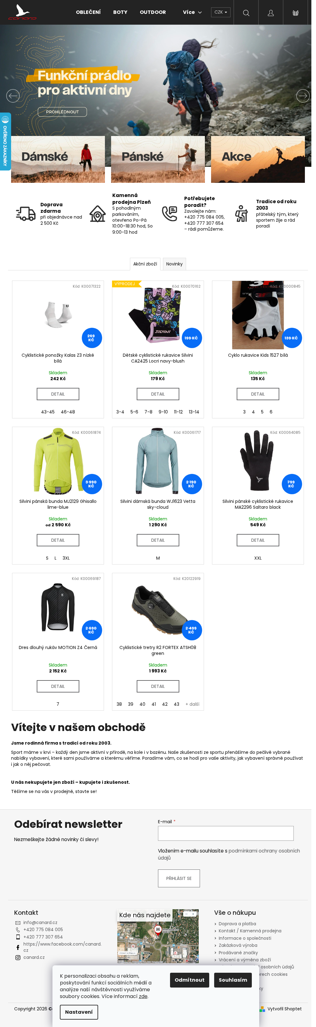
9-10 (163, 412)
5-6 (134, 412)
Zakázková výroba (238, 945)
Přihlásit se (179, 878)
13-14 (194, 412)
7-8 (148, 412)
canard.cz (34, 957)
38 (119, 704)
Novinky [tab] (174, 264)
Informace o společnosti (245, 938)
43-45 (48, 412)
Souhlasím (233, 980)
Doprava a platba (237, 924)
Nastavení (79, 1012)
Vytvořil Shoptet (285, 1009)
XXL (258, 558)
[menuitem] (88, 12)
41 (154, 704)
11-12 (178, 412)
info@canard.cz (40, 922)
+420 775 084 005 (43, 929)
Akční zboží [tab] (145, 264)
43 (176, 704)
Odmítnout (190, 980)
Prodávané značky (238, 953)
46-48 (68, 412)
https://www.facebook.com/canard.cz (62, 947)
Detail (58, 394)
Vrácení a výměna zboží (245, 960)
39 (130, 704)
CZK (219, 12)
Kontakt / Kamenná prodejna (250, 931)
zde (143, 996)
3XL (66, 558)
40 (142, 704)
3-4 (120, 412)
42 (165, 704)
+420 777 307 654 (43, 937)
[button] (24, 96)
